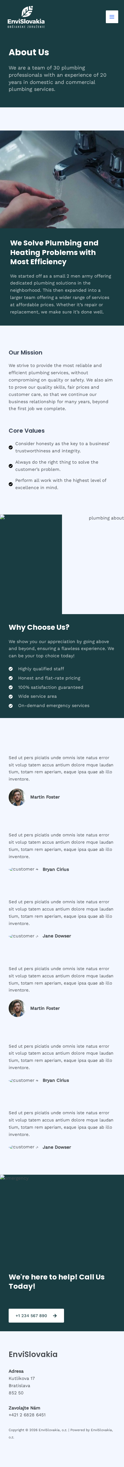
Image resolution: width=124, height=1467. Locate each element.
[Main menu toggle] (112, 16)
